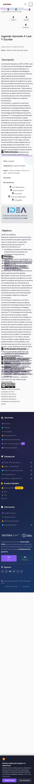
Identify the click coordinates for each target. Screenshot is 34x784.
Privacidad (26, 586)
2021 (5, 495)
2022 (5, 492)
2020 (5, 498)
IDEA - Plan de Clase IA (12, 462)
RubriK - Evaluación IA (11, 466)
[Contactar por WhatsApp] (21, 571)
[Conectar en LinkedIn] (13, 571)
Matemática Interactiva (12, 440)
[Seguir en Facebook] (2, 571)
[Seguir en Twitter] (17, 571)
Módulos (7, 428)
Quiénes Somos (10, 513)
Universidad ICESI (10, 525)
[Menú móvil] (30, 4)
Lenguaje (12, 9)
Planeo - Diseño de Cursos (14, 470)
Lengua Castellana (22, 9)
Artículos (7, 424)
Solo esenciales (25, 780)
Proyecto (4, 9)
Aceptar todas (9, 780)
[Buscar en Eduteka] (25, 4)
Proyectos (8, 432)
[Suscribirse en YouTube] (10, 571)
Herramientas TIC (10, 436)
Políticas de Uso (9, 517)
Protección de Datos (12, 521)
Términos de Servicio (11, 586)
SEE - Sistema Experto (14, 444)
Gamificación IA (10, 474)
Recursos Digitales (10, 448)
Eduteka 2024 (13, 488)
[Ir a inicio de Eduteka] (7, 4)
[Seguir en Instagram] (6, 571)
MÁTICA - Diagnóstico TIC (13, 478)
